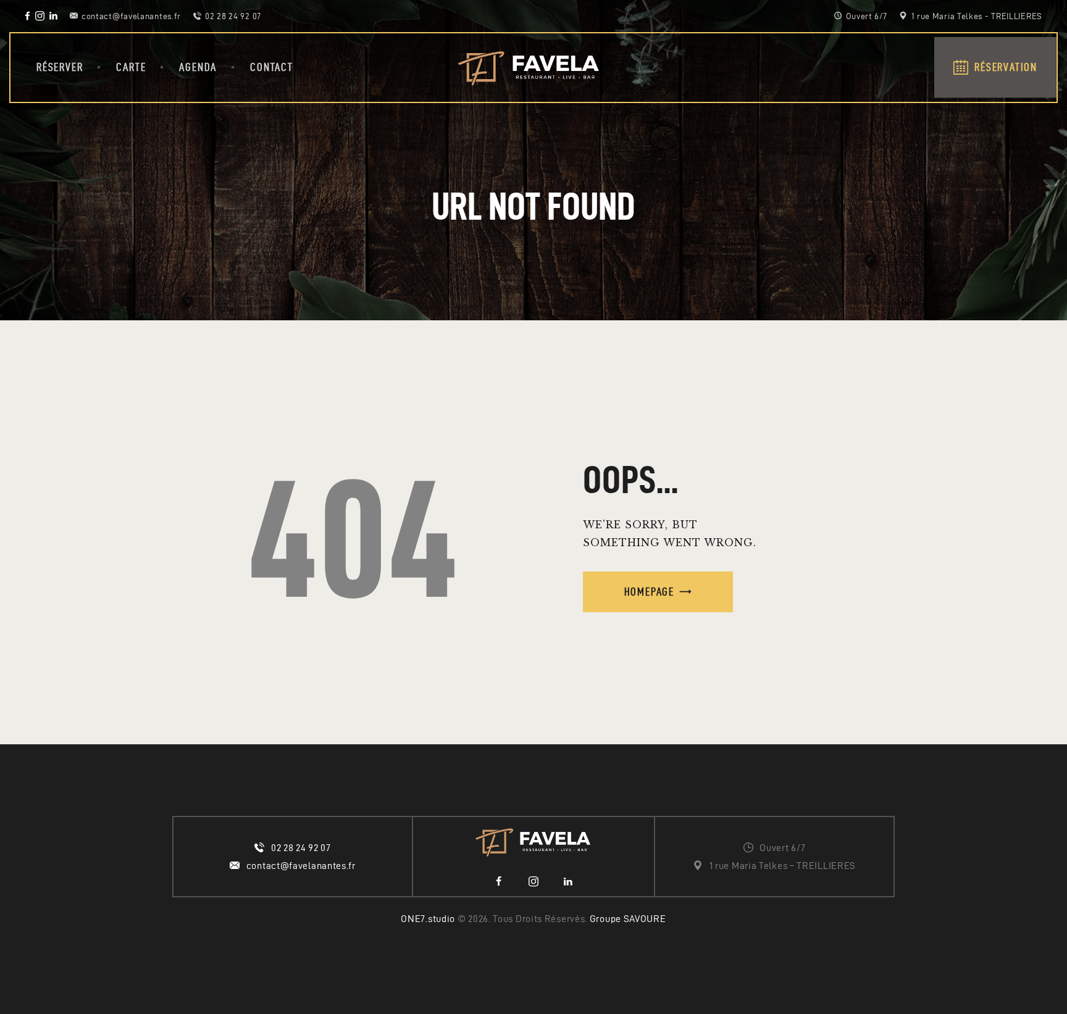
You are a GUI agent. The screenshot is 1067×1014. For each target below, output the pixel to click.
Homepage (649, 591)
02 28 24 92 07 (301, 847)
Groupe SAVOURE (628, 918)
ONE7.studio (428, 918)
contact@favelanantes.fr (301, 865)
